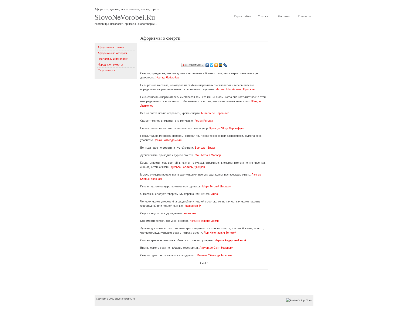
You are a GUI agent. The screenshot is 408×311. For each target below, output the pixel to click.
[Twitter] (212, 65)
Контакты (304, 16)
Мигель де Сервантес (215, 113)
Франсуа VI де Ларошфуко (226, 128)
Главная (222, 16)
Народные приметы (110, 64)
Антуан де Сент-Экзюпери (216, 247)
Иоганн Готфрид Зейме (204, 220)
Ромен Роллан (203, 120)
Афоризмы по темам (111, 47)
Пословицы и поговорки (113, 58)
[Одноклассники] (216, 65)
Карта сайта (242, 16)
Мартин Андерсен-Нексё (230, 240)
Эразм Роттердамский (168, 140)
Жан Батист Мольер (208, 155)
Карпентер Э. (192, 205)
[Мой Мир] (220, 65)
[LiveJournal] (225, 65)
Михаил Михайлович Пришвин (235, 89)
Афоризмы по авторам (112, 53)
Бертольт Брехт (205, 147)
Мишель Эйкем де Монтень (214, 255)
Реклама (284, 16)
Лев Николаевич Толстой (220, 232)
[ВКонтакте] (207, 65)
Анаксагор (190, 213)
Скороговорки (106, 70)
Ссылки (263, 16)
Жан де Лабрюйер (167, 77)
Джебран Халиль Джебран (188, 167)
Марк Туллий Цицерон (216, 186)
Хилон (215, 193)
